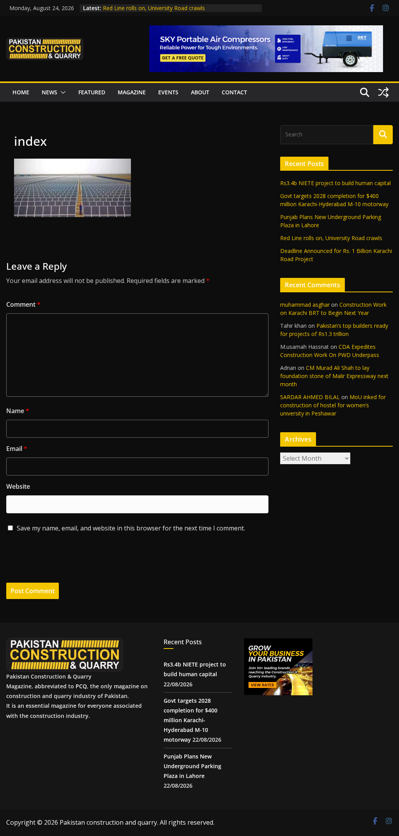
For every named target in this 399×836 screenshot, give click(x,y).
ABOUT (200, 92)
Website (18, 486)
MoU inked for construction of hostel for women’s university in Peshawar (333, 405)
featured (91, 92)
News (49, 92)
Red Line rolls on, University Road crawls (154, 8)
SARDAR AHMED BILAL (310, 397)
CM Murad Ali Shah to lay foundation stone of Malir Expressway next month (334, 376)
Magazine (132, 92)
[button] (61, 92)
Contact (234, 92)
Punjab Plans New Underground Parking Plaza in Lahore (192, 766)
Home (20, 92)
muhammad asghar (305, 304)
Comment (23, 304)
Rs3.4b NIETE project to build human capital (335, 183)
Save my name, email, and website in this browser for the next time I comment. (131, 528)
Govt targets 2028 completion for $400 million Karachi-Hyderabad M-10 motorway (190, 720)
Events (168, 92)
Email (16, 448)
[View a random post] (383, 92)
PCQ (81, 686)
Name (17, 411)
